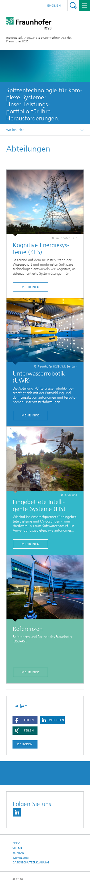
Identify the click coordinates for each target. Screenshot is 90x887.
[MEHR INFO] (45, 331)
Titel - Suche (73, 5)
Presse (17, 843)
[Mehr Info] (45, 203)
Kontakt (19, 853)
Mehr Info (31, 287)
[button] (25, 720)
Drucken (25, 744)
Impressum (20, 857)
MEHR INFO (31, 415)
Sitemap (18, 848)
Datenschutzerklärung (31, 862)
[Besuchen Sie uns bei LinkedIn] (17, 812)
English (54, 5)
